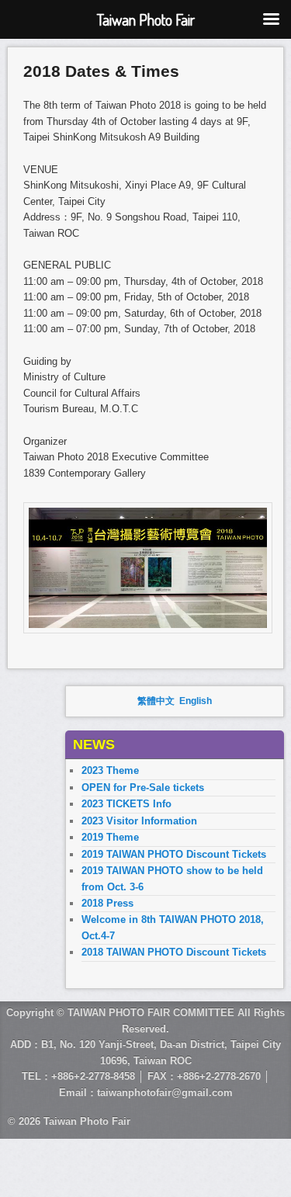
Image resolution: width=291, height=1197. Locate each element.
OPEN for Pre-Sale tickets (142, 787)
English (195, 701)
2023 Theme (110, 770)
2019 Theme (110, 837)
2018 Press (107, 903)
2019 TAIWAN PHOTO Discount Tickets (173, 854)
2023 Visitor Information (139, 821)
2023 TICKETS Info (126, 804)
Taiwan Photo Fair (86, 1121)
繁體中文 (156, 701)
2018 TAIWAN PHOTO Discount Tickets (173, 952)
